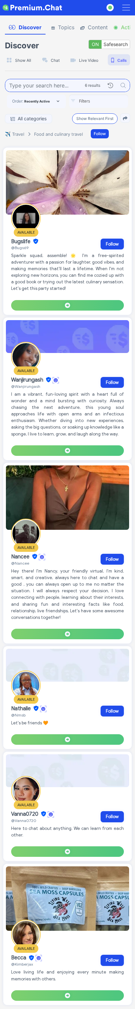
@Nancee (20, 563)
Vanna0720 (25, 814)
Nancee (21, 556)
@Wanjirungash (25, 386)
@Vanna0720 (23, 820)
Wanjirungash (28, 380)
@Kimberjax (22, 964)
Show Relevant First (94, 118)
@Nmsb (18, 715)
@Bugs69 (20, 247)
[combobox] (98, 101)
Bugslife (21, 241)
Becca (19, 958)
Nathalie (21, 708)
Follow (100, 133)
